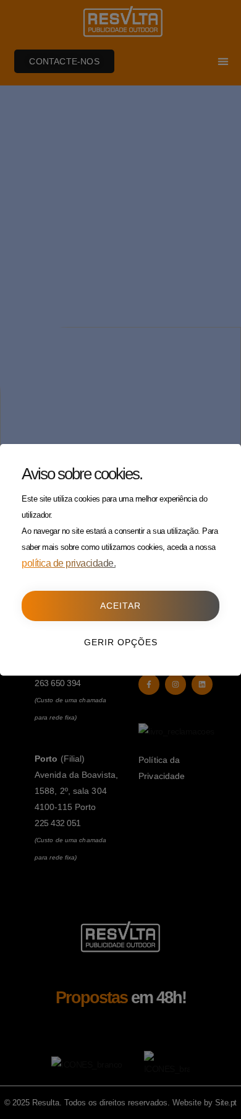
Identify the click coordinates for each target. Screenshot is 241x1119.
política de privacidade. (69, 563)
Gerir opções (121, 642)
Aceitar (120, 606)
